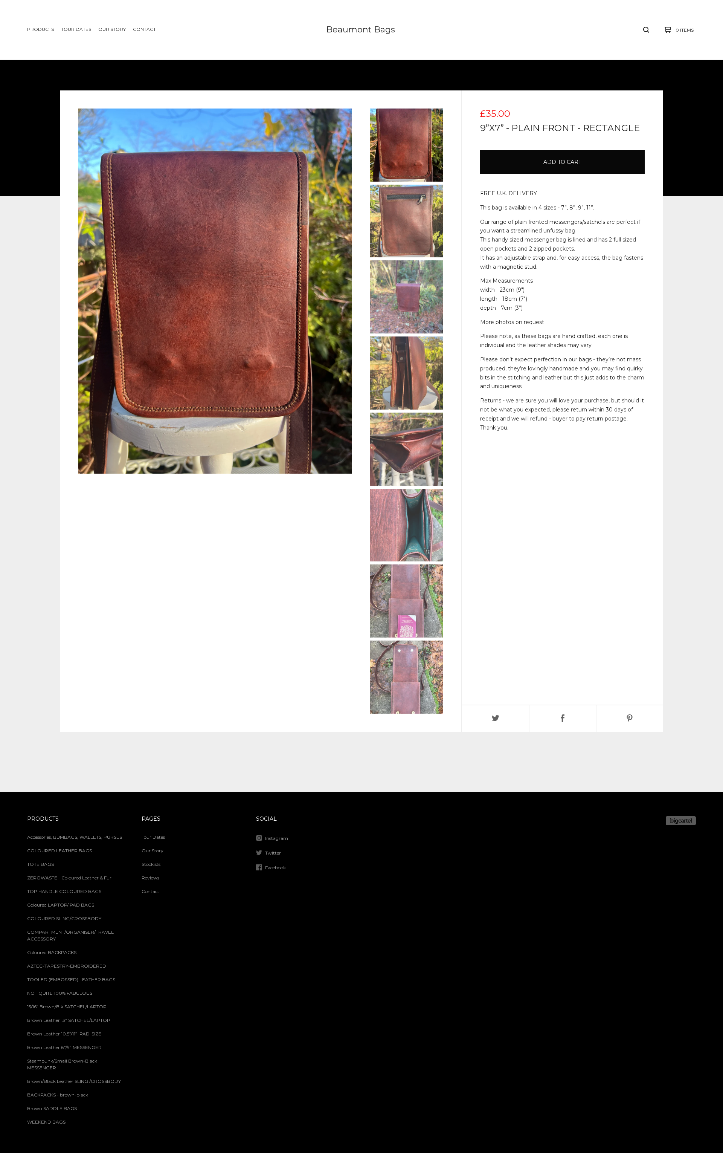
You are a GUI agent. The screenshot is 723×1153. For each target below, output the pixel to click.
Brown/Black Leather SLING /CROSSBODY (74, 1081)
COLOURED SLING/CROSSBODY (64, 918)
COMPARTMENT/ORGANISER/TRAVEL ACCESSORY (70, 935)
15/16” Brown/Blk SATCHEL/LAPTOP (67, 1006)
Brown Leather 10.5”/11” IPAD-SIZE (64, 1034)
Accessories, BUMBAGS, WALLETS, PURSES (74, 837)
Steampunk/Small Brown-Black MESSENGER (62, 1064)
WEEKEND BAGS (46, 1122)
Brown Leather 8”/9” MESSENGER (64, 1047)
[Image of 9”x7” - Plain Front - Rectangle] (406, 145)
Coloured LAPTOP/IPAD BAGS (60, 905)
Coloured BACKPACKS (51, 952)
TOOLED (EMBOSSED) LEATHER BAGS (71, 979)
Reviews (150, 878)
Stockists (151, 864)
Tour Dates (76, 29)
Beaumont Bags (360, 29)
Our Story (112, 29)
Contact (144, 29)
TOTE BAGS (40, 864)
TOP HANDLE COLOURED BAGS (64, 891)
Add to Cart (562, 162)
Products (40, 29)
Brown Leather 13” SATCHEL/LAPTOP (68, 1020)
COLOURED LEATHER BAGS (59, 850)
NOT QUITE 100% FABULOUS (59, 993)
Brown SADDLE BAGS (52, 1108)
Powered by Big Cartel (681, 820)
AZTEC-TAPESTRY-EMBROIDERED (66, 966)
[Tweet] (495, 718)
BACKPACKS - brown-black (57, 1095)
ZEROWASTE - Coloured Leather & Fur (69, 878)
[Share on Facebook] (562, 718)
